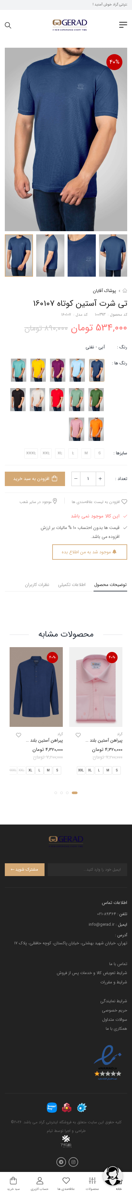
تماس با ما (118, 964)
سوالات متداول (114, 1019)
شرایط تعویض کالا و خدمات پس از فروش (92, 973)
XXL (81, 770)
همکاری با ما (116, 1028)
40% (115, 62)
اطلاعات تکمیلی (72, 584)
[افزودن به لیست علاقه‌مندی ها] (78, 735)
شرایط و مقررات (113, 982)
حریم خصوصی (114, 1010)
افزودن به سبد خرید (31, 478)
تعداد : (121, 478)
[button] (74, 793)
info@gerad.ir (101, 924)
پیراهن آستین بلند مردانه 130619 (34, 740)
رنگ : (122, 347)
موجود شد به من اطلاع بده (86, 552)
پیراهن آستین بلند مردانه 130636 (92, 740)
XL (90, 770)
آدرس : (121, 935)
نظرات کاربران (37, 584)
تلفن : (122, 914)
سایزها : (120, 453)
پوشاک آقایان (104, 290)
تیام (50, 1131)
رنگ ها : (119, 363)
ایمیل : (121, 924)
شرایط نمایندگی (113, 1001)
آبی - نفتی (95, 347)
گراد (119, 734)
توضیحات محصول (110, 584)
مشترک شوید (26, 869)
